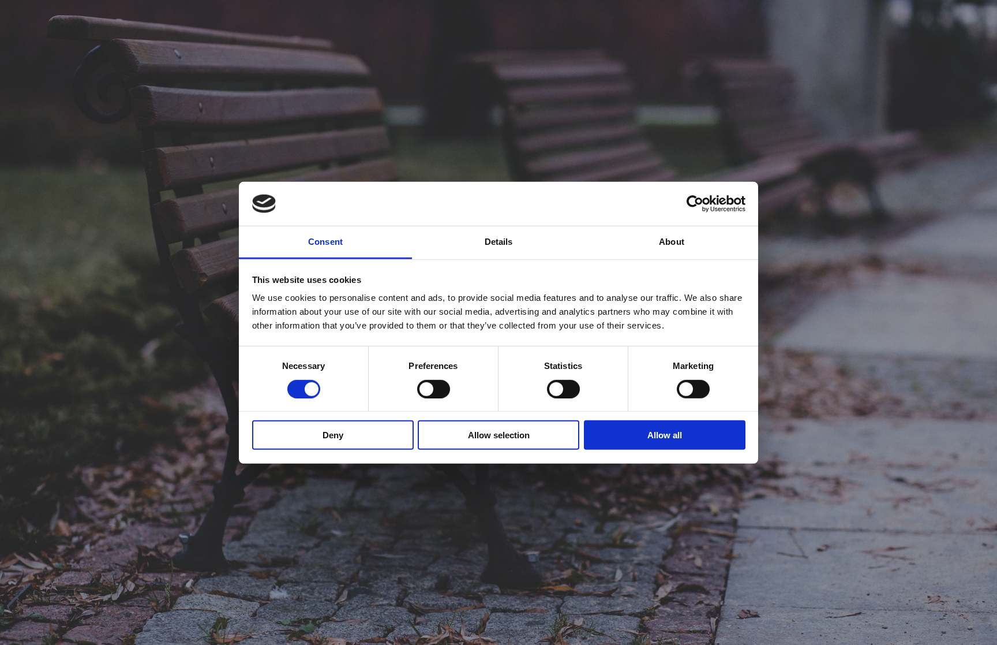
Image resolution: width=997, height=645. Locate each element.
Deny (333, 435)
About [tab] (671, 242)
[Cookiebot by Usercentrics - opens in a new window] (694, 203)
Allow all (664, 435)
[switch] (433, 388)
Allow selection (499, 435)
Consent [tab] (325, 242)
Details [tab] (499, 242)
